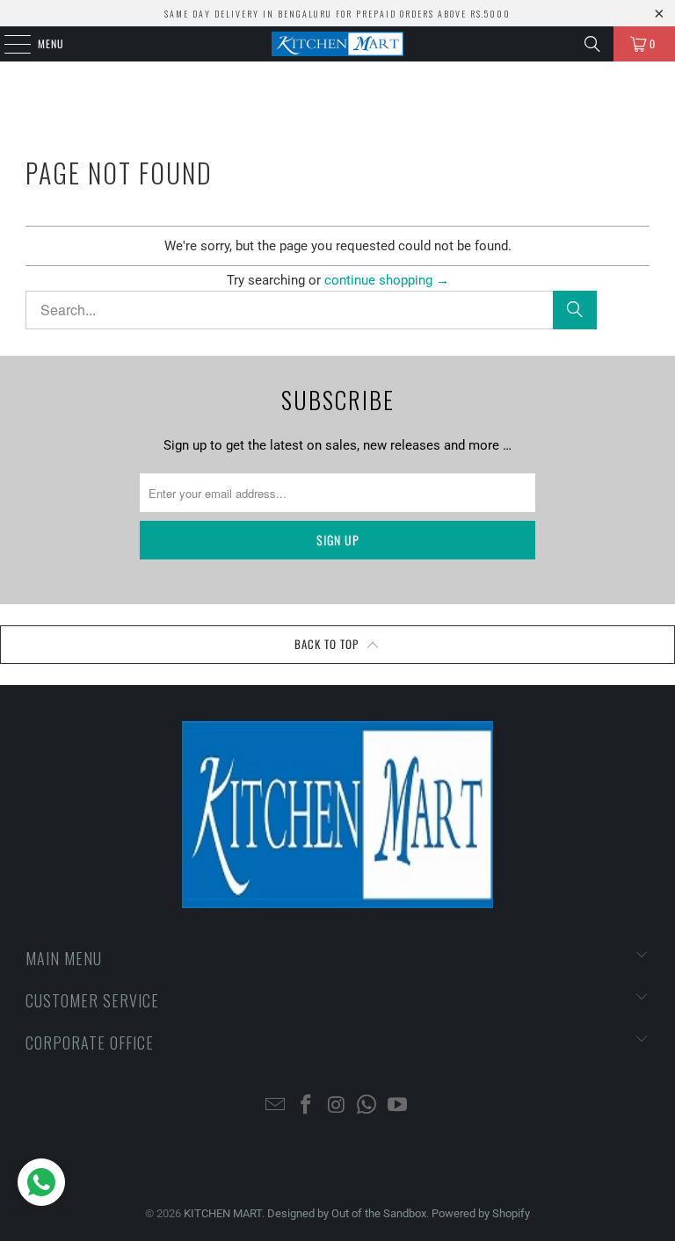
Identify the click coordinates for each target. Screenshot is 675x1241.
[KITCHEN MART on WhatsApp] (367, 1106)
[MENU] (8, 43)
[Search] (592, 43)
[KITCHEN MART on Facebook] (306, 1106)
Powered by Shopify (481, 1213)
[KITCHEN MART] (337, 43)
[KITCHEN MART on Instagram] (336, 1106)
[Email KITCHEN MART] (276, 1106)
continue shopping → (386, 280)
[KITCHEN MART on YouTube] (398, 1106)
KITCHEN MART (223, 1213)
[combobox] (311, 310)
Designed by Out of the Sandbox (346, 1213)
